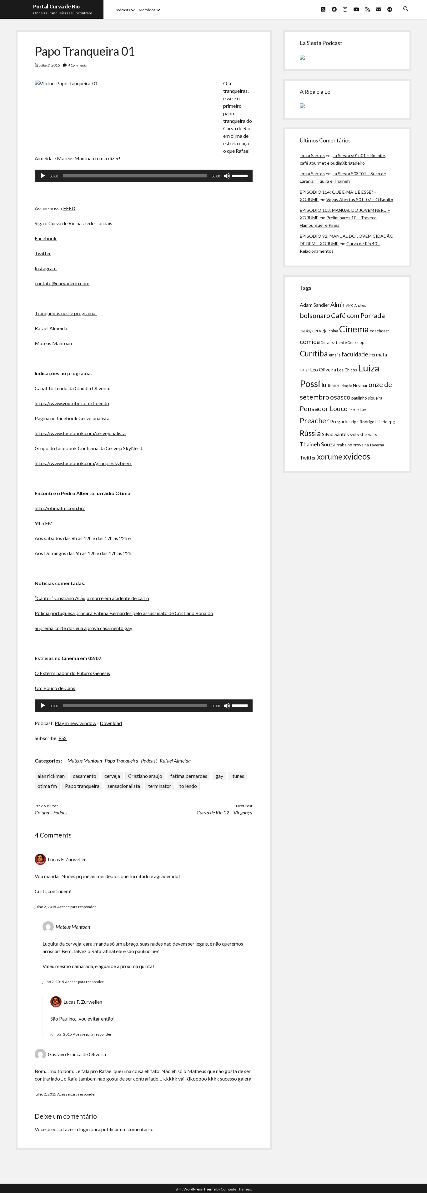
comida (310, 341)
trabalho (344, 444)
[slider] (240, 175)
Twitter (43, 253)
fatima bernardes (188, 776)
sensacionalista (124, 786)
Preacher (314, 420)
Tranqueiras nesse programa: (66, 313)
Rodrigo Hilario (373, 421)
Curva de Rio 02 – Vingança (224, 812)
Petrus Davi (358, 410)
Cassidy (305, 331)
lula (326, 384)
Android (360, 305)
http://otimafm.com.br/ (60, 508)
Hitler (304, 370)
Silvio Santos (335, 434)
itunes (237, 776)
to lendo (188, 786)
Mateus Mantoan (85, 760)
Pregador (340, 421)
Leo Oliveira (323, 369)
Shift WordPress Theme (195, 1189)
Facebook (46, 238)
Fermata (378, 354)
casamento (84, 776)
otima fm (47, 786)
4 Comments (77, 65)
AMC (350, 305)
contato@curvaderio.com (62, 283)
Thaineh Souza (317, 444)
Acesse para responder (76, 906)
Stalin (354, 435)
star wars (368, 434)
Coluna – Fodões (51, 812)
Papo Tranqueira (121, 760)
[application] (143, 176)
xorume (329, 456)
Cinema (354, 329)
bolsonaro (315, 315)
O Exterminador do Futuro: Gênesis (72, 673)
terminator (159, 786)
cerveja (112, 776)
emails (334, 354)
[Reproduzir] (43, 176)
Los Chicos (347, 369)
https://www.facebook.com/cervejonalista (80, 433)
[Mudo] (227, 176)
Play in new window (75, 723)
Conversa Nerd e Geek (338, 343)
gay (219, 776)
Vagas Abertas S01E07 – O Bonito (359, 199)
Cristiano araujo (145, 776)
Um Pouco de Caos (55, 688)
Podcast (149, 760)
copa (362, 342)
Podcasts (122, 9)
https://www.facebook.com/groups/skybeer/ (83, 463)
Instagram (46, 268)
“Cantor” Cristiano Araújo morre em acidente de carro (92, 598)
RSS (62, 738)
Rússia (310, 433)
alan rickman (51, 776)
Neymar (360, 385)
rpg (392, 421)
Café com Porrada (358, 315)
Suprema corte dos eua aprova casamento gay (83, 628)
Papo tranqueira (82, 786)
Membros (147, 9)
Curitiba (314, 353)
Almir (337, 304)
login (84, 1129)
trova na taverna (368, 444)
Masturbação (342, 386)
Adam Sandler (314, 305)
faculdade (354, 354)
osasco (340, 397)
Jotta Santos (312, 155)
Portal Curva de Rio (56, 6)
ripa (355, 421)
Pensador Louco (324, 409)
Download (111, 723)
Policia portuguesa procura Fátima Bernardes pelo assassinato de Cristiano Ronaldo (124, 613)
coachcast (379, 330)
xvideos (356, 456)
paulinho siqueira (366, 397)
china (333, 330)
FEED (69, 208)
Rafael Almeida (175, 760)
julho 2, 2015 (49, 65)
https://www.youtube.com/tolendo (72, 403)
